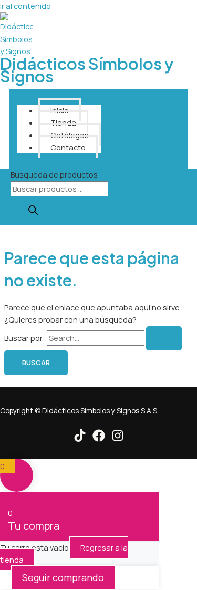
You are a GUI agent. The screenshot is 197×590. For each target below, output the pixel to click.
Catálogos (69, 135)
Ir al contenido (25, 6)
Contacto (68, 147)
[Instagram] (117, 438)
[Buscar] (33, 210)
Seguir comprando (63, 577)
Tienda (63, 122)
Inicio (59, 110)
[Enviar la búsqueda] (164, 338)
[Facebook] (98, 438)
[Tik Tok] (80, 438)
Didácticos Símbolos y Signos (87, 69)
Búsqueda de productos (54, 174)
